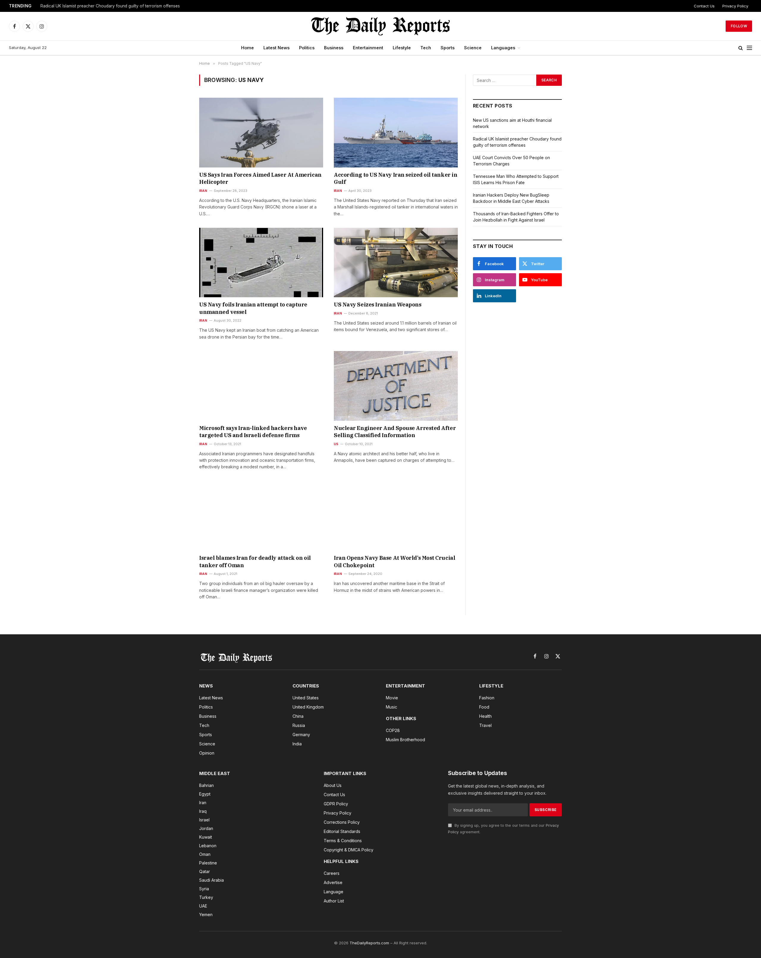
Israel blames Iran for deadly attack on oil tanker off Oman (255, 561)
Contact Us (704, 6)
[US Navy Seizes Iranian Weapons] (396, 262)
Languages (503, 47)
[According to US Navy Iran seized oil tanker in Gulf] (396, 132)
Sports (448, 47)
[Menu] (749, 48)
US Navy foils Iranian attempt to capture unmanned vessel (253, 308)
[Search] (740, 48)
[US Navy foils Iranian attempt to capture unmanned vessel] (261, 262)
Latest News (276, 47)
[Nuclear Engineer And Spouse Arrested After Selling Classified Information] (396, 385)
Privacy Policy (735, 6)
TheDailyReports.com (369, 942)
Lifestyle (402, 47)
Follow (739, 26)
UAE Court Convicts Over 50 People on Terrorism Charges (96, 6)
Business (333, 47)
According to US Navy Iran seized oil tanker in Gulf (395, 178)
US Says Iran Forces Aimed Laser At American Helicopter (260, 178)
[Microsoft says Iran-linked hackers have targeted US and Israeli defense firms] (261, 385)
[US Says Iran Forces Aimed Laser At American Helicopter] (261, 132)
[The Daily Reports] (380, 26)
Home (247, 47)
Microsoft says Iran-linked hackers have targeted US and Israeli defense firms (253, 432)
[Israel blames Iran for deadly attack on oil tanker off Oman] (261, 516)
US (336, 444)
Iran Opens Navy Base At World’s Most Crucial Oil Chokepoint (394, 561)
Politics (307, 47)
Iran (203, 191)
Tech (425, 47)
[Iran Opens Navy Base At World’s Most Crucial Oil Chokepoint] (396, 516)
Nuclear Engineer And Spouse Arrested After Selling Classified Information (395, 432)
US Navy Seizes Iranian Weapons (378, 304)
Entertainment (368, 47)
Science (473, 47)
